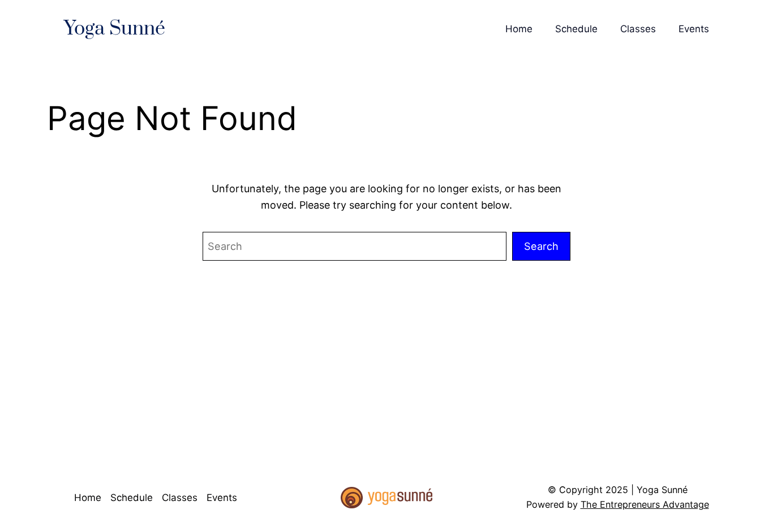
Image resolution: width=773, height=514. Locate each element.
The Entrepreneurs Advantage (645, 504)
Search (541, 246)
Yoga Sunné (114, 28)
